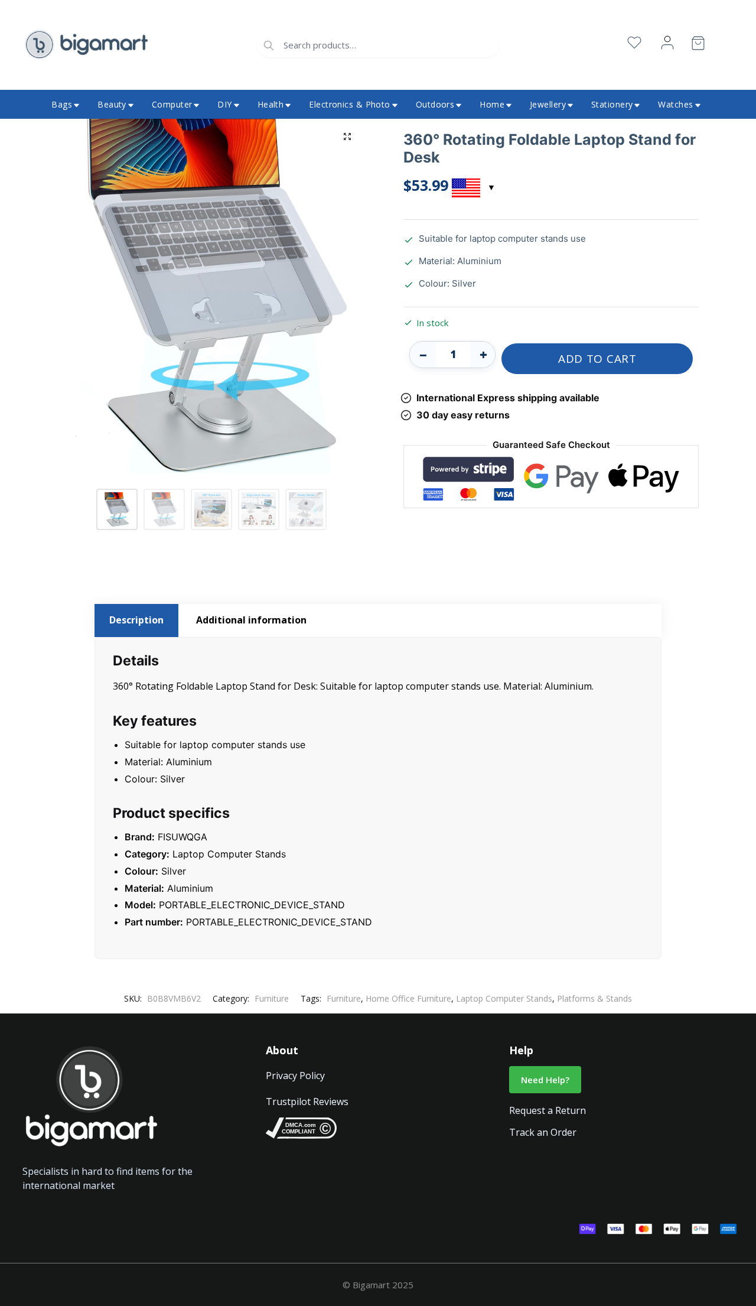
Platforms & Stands (594, 998)
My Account (667, 43)
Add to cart (597, 358)
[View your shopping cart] (698, 45)
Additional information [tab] (251, 619)
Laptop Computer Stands (504, 998)
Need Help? (545, 1080)
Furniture (272, 998)
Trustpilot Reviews (307, 1101)
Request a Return (547, 1110)
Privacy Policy (295, 1075)
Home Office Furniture (408, 998)
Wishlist (634, 43)
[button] (347, 136)
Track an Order (542, 1132)
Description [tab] (136, 619)
